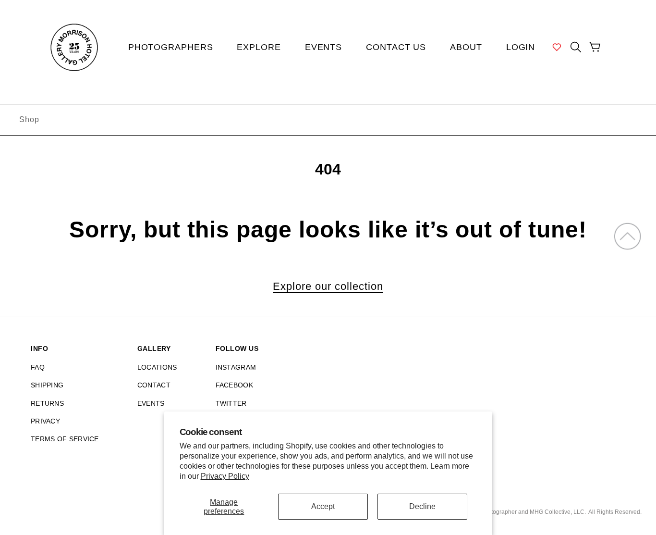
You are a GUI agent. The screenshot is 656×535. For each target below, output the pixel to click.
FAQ (38, 367)
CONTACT (153, 385)
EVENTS (151, 403)
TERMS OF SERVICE (65, 439)
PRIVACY (45, 421)
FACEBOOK (234, 385)
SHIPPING (47, 385)
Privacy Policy (225, 476)
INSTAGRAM (236, 367)
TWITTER (231, 403)
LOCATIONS (157, 367)
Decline (422, 506)
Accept (323, 506)
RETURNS (47, 403)
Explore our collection (328, 286)
